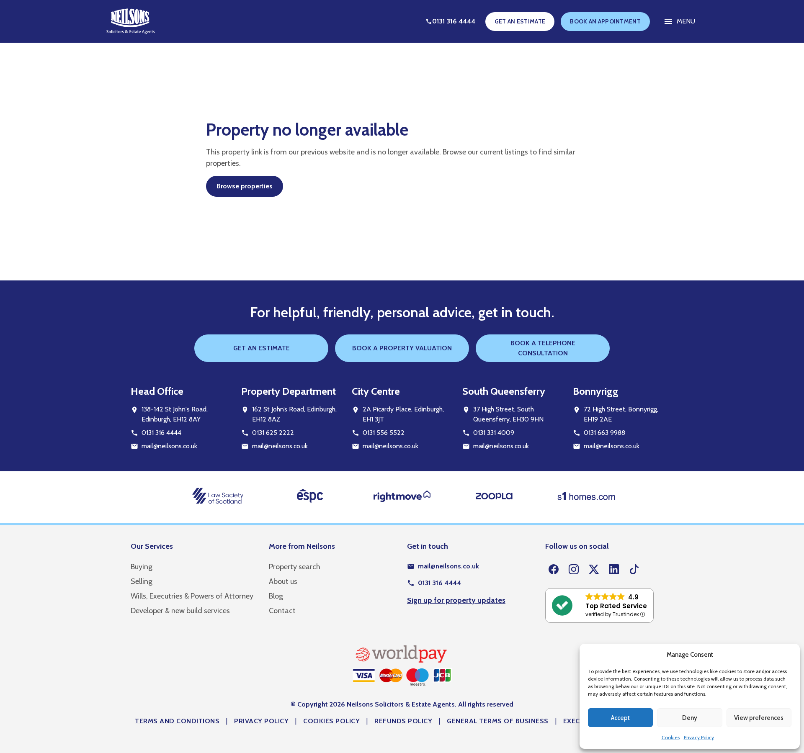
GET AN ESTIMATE (520, 21)
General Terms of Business (498, 721)
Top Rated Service (616, 605)
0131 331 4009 (493, 433)
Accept (620, 718)
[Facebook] (553, 569)
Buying (141, 566)
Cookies (671, 737)
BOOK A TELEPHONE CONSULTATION (542, 348)
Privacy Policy (699, 737)
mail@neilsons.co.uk (169, 446)
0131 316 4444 (161, 433)
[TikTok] (634, 569)
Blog (276, 596)
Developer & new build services (180, 610)
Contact (282, 610)
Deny (689, 718)
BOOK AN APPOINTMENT (605, 21)
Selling (141, 581)
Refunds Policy (403, 721)
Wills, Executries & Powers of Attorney (192, 596)
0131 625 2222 (273, 433)
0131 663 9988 (604, 433)
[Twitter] (593, 569)
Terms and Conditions (177, 721)
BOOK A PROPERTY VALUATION (402, 348)
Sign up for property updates (456, 600)
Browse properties (244, 186)
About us (283, 581)
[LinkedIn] (614, 569)
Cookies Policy (331, 721)
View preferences (758, 718)
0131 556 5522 (384, 433)
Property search (294, 566)
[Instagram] (573, 569)
